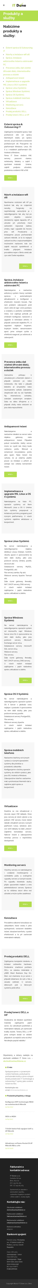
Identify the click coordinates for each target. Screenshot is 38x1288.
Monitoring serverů (14, 105)
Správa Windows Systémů (18, 91)
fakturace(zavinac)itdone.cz (17, 1216)
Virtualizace (11, 101)
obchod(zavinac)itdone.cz (14, 1061)
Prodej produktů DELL (16, 111)
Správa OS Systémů (15, 95)
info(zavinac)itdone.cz (19, 1090)
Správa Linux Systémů (16, 88)
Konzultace (11, 108)
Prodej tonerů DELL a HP (17, 115)
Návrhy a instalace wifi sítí (18, 54)
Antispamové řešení (15, 78)
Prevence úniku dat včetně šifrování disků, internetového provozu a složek (17, 71)
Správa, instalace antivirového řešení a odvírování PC (17, 61)
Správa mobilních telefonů (18, 98)
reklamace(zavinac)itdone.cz (17, 1223)
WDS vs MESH (10, 1116)
